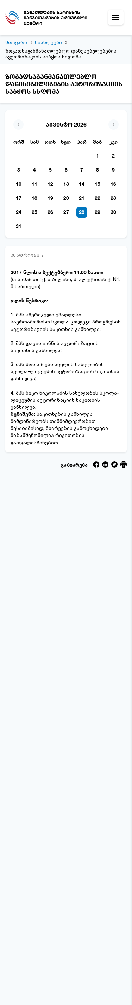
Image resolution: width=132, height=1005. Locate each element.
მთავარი (16, 42)
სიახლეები (48, 42)
